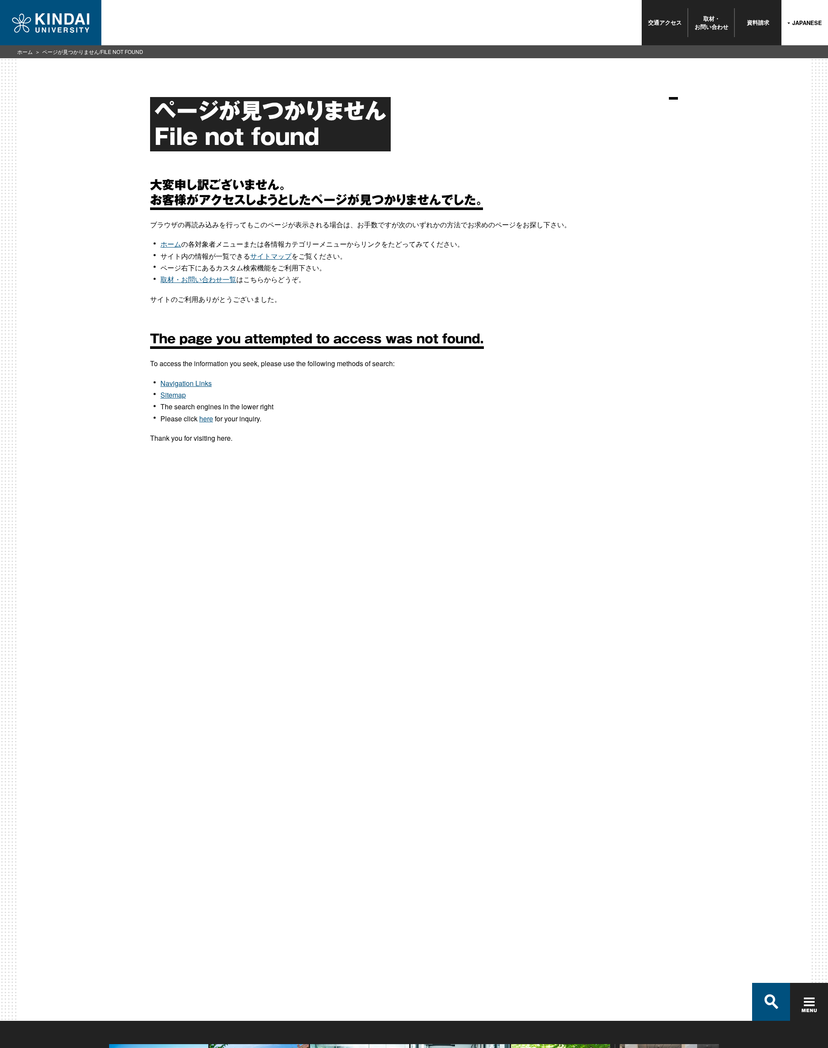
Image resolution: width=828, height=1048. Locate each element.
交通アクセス (665, 22)
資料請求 (758, 22)
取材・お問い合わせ (711, 22)
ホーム (25, 51)
